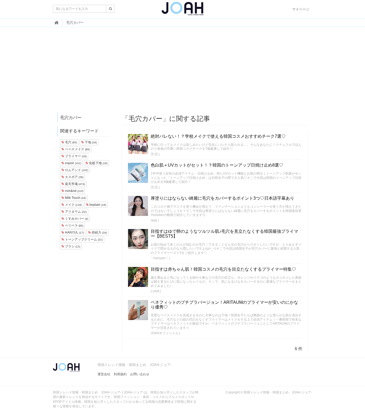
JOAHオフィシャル (164, 333)
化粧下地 (97, 163)
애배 (154, 220)
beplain (97, 205)
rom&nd (73, 191)
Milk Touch (75, 198)
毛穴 (70, 142)
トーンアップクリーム (83, 239)
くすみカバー (76, 218)
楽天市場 (74, 184)
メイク (73, 205)
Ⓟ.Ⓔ (154, 154)
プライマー (75, 156)
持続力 (99, 232)
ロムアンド (76, 170)
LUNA (155, 291)
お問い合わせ (139, 374)
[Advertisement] (182, 72)
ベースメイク (77, 149)
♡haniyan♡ (159, 258)
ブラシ (72, 246)
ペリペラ (73, 225)
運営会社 (104, 374)
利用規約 (120, 374)
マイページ (300, 9)
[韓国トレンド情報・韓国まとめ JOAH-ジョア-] (182, 10)
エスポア (73, 177)
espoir (72, 163)
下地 (90, 142)
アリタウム (75, 212)
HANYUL (74, 232)
